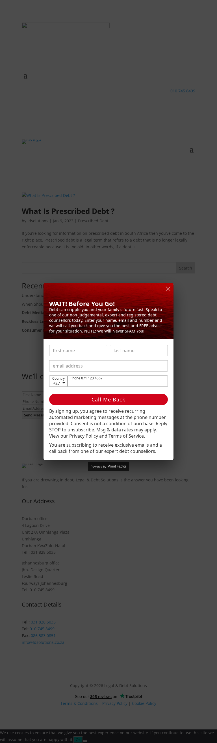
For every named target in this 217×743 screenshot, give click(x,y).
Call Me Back (108, 399)
